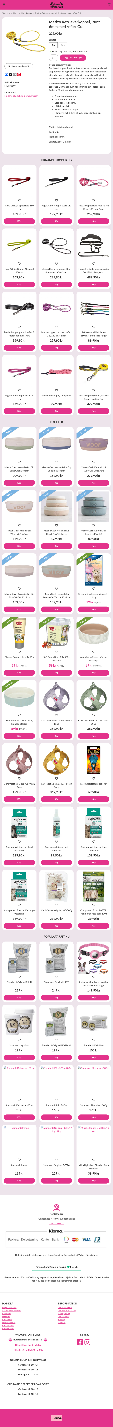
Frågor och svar (9, 1307)
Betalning (6, 1313)
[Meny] (4, 4)
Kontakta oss (8, 1328)
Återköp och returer (11, 1310)
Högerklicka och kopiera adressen (21, 95)
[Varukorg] (109, 4)
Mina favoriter (8, 1322)
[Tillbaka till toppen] (106, 1423)
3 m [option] (63, 45)
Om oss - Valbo (65, 1307)
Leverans (6, 1316)
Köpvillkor (7, 1319)
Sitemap (61, 1319)
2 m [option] (53, 45)
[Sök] (9, 4)
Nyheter (61, 1322)
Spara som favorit (19, 66)
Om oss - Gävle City (67, 1310)
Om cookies (63, 1316)
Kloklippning (8, 1325)
